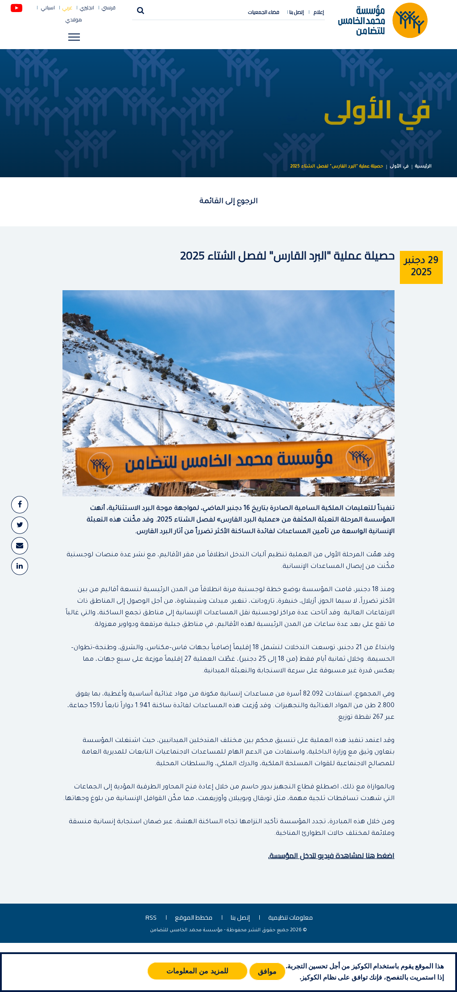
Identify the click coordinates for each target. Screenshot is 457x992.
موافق (267, 971)
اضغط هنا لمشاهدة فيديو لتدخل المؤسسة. (331, 855)
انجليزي (87, 7)
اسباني (47, 7)
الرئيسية (423, 166)
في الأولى (399, 166)
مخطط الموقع (193, 917)
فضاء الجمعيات (263, 12)
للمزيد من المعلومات (197, 971)
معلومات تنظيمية (290, 917)
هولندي (74, 20)
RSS (151, 917)
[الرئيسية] (383, 19)
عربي (67, 7)
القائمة (211, 202)
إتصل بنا (296, 12)
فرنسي (109, 7)
